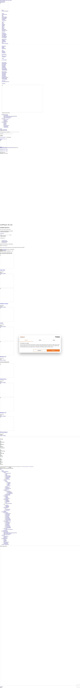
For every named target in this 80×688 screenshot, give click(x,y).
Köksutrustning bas (4, 432)
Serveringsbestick (10, 493)
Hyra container (4, 62)
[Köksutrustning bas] (7, 430)
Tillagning (3, 40)
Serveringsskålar (4, 34)
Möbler (3, 13)
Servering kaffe (4, 37)
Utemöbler (3, 19)
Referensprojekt (6, 119)
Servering (3, 32)
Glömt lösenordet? (2, 137)
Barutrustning (4, 48)
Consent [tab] (26, 340)
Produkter (3, 147)
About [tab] (54, 340)
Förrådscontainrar (4, 63)
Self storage (3, 80)
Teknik (3, 58)
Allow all (53, 350)
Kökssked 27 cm (3, 356)
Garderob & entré (4, 14)
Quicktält (7, 505)
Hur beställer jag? (6, 125)
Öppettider (5, 123)
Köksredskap (4, 41)
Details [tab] (40, 340)
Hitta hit (5, 124)
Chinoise (1, 323)
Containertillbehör (4, 79)
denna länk (4, 247)
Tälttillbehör (3, 52)
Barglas (7, 496)
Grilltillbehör (4, 56)
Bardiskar (3, 47)
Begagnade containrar (5, 77)
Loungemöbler (4, 18)
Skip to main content (9, 0)
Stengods (3, 25)
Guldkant (8, 484)
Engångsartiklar (4, 54)
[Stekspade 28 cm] (7, 377)
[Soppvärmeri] (7, 268)
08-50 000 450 (2, 1)
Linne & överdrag (4, 30)
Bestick (3, 28)
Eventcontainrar (4, 68)
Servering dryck (8, 494)
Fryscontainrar (4, 74)
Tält (2, 50)
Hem (1, 147)
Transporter (3, 83)
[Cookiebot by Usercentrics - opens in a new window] (56, 337)
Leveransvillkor (6, 115)
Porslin (3, 23)
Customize (39, 350)
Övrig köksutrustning (5, 43)
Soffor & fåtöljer (8, 475)
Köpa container (4, 71)
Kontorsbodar (4, 67)
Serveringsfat (4, 35)
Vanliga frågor (6, 126)
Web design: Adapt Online (25, 466)
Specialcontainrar (4, 69)
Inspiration (5, 120)
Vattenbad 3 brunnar (4, 303)
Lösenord (1, 133)
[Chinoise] (7, 321)
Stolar (3, 16)
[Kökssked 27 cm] (7, 340)
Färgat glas (3, 24)
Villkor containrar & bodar (7, 533)
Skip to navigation (3, 0)
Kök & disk (3, 65)
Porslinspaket (4, 29)
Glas (2, 22)
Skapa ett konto (5, 130)
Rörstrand (3, 27)
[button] (3, 273)
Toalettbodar (4, 66)
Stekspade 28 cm (3, 379)
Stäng (1, 469)
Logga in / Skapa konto (5, 544)
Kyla (2, 42)
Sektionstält (3, 51)
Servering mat (4, 33)
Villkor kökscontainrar (7, 534)
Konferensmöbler (4, 17)
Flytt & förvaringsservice (5, 81)
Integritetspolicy (6, 127)
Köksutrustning (4, 39)
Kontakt (5, 539)
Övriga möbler (4, 20)
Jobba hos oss (6, 121)
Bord (2, 15)
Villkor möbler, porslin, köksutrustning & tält (10, 116)
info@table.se (2, 2)
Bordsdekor (3, 31)
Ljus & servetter (8, 509)
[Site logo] (4, 8)
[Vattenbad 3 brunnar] (7, 287)
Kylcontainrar (4, 64)
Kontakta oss (2, 233)
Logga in (1, 135)
